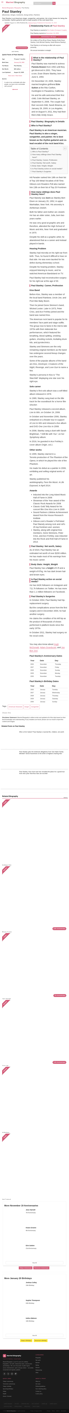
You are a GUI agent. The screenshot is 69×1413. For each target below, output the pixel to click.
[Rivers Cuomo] (34, 898)
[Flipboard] (15, 1373)
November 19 (50, 33)
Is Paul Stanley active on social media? (47, 169)
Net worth (38, 1360)
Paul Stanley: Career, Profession (44, 160)
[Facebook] (4, 1373)
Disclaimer (63, 1411)
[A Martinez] (34, 1099)
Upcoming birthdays (8, 1388)
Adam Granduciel (48, 647)
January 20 (17, 62)
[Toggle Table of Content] (64, 148)
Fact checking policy (41, 1388)
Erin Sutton (50, 30)
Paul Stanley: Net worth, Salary (44, 163)
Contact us (38, 1391)
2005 (57, 33)
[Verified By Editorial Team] (23, 11)
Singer (26, 707)
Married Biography (7, 8)
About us (38, 1381)
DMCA (57, 1411)
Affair (37, 1372)
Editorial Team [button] (32, 23)
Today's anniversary (8, 1381)
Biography (18, 8)
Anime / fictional (7, 1396)
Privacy (48, 1411)
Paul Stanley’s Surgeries (41, 171)
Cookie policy (39, 1393)
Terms (53, 1411)
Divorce (38, 1367)
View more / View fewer (15, 75)
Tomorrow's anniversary (9, 1384)
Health (4, 1393)
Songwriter (35, 707)
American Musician (15, 707)
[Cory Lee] (34, 1032)
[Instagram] (11, 1373)
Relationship (39, 1370)
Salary (4, 1391)
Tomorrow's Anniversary (41, 1268)
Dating (37, 1365)
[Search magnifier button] (54, 3)
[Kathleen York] (34, 831)
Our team (38, 1384)
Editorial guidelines (40, 1386)
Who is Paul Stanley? (40, 152)
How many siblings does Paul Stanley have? (46, 156)
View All (34, 1262)
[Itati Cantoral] (34, 1166)
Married (15, 2)
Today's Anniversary (26, 1268)
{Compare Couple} (60, 30)
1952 (22, 62)
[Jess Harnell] (34, 965)
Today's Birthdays (26, 1340)
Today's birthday (7, 1386)
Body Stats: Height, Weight (42, 166)
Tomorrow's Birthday (41, 1340)
